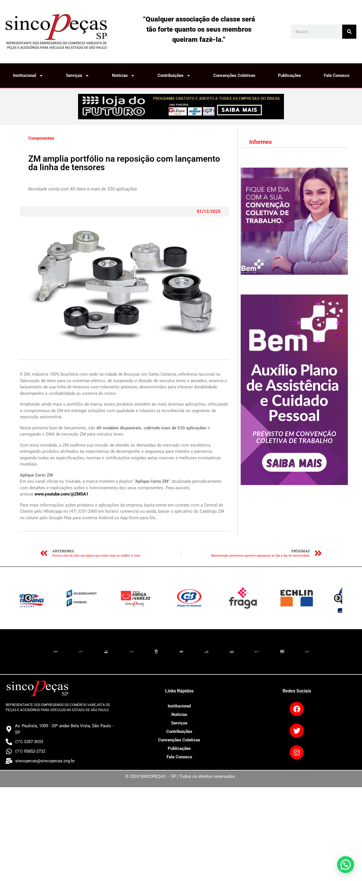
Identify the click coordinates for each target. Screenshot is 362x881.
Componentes (41, 138)
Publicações (289, 75)
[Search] (349, 32)
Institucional (24, 75)
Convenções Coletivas (234, 75)
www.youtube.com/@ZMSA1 (62, 494)
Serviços (74, 75)
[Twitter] (297, 731)
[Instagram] (297, 752)
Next (28, 598)
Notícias (120, 75)
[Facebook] (297, 709)
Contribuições (171, 75)
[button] (345, 864)
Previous (338, 598)
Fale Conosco (336, 75)
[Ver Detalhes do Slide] (181, 106)
